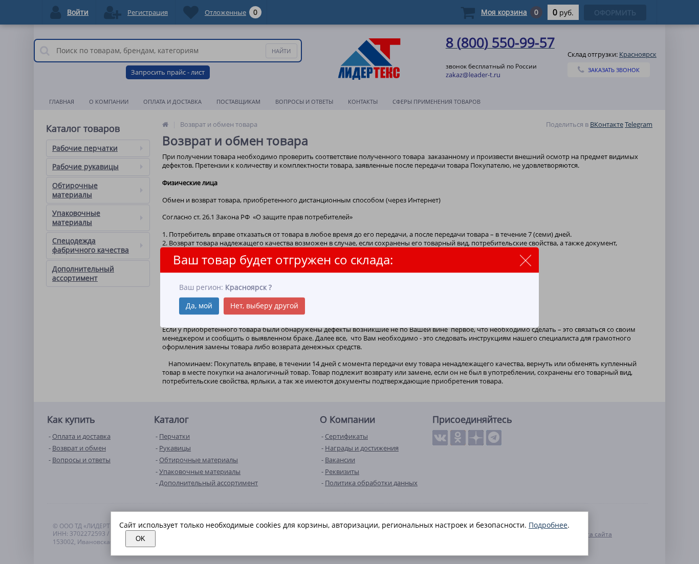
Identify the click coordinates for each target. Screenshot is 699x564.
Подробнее (548, 525)
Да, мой (199, 305)
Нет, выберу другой (264, 305)
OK (140, 539)
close (525, 260)
